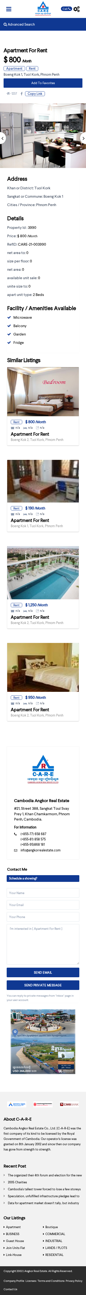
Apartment (14, 68)
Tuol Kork (31, 74)
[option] (17, 1105)
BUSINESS (12, 1234)
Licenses (31, 1281)
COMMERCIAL (55, 1234)
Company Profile (14, 1281)
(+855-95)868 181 (33, 844)
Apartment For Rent (30, 434)
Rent (32, 68)
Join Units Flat (15, 1248)
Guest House (15, 1241)
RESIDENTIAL (54, 1255)
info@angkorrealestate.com (41, 850)
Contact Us (10, 1289)
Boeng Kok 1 (13, 74)
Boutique (51, 1227)
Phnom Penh (49, 74)
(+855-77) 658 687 (33, 834)
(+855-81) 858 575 (33, 839)
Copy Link (35, 94)
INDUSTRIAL (53, 1241)
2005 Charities (17, 1182)
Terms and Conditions (51, 1281)
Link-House (14, 1255)
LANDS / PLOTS (56, 1248)
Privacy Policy (74, 1281)
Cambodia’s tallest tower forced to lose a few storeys (44, 1189)
